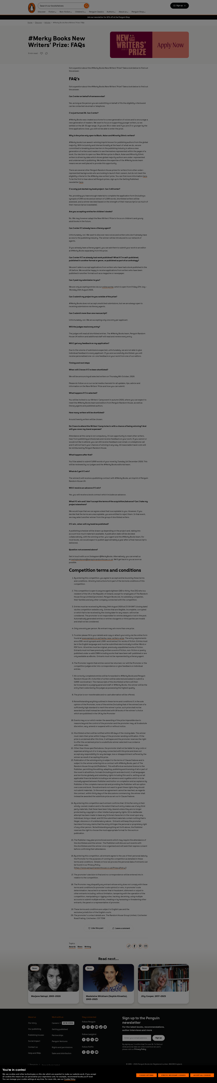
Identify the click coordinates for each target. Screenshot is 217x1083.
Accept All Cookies (202, 1075)
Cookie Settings (147, 1075)
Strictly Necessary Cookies (173, 1075)
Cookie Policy (69, 1079)
